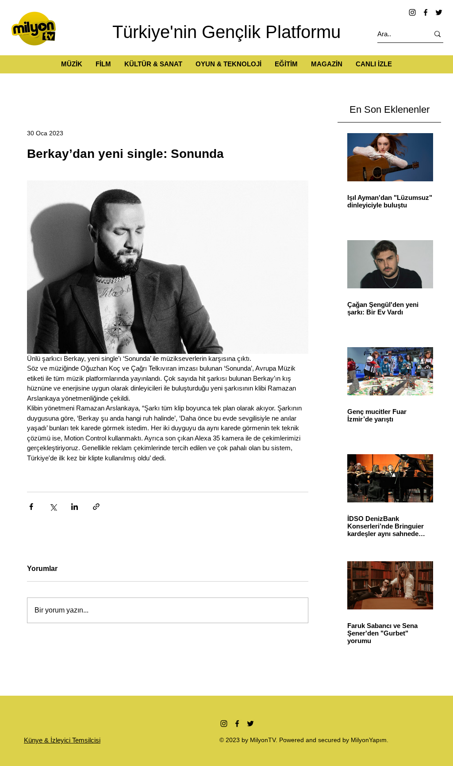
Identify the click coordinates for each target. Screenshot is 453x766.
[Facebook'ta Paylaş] (31, 506)
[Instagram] (412, 12)
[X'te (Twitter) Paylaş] (53, 506)
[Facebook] (425, 12)
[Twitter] (438, 12)
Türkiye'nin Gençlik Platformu (226, 32)
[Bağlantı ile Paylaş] (96, 506)
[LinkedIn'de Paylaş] (74, 506)
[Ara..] (437, 33)
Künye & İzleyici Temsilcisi (62, 740)
